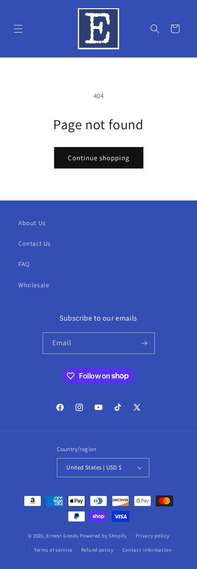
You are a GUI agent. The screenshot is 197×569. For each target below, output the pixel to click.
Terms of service (53, 550)
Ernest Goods (62, 535)
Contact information (147, 550)
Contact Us (34, 243)
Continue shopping (99, 157)
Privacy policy (153, 535)
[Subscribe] (144, 343)
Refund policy (97, 550)
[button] (18, 29)
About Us (32, 223)
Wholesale (33, 285)
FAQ (24, 264)
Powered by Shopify (103, 535)
